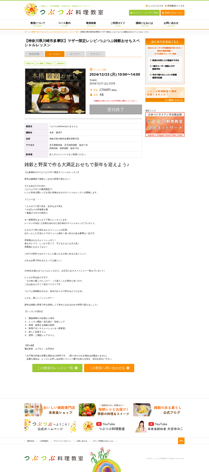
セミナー (75, 54)
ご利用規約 (43, 441)
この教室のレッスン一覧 (55, 368)
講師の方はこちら (174, 12)
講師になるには (144, 24)
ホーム (27, 32)
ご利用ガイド (118, 24)
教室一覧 (35, 32)
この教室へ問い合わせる (107, 368)
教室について (38, 24)
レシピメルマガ (155, 5)
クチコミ (95, 54)
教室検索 (91, 24)
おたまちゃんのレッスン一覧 (66, 32)
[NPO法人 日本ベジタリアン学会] (165, 124)
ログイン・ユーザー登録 (145, 12)
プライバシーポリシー (62, 441)
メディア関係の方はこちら (103, 441)
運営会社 (30, 441)
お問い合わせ (171, 24)
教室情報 (34, 54)
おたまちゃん (46, 32)
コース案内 (64, 24)
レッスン (54, 54)
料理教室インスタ (176, 5)
